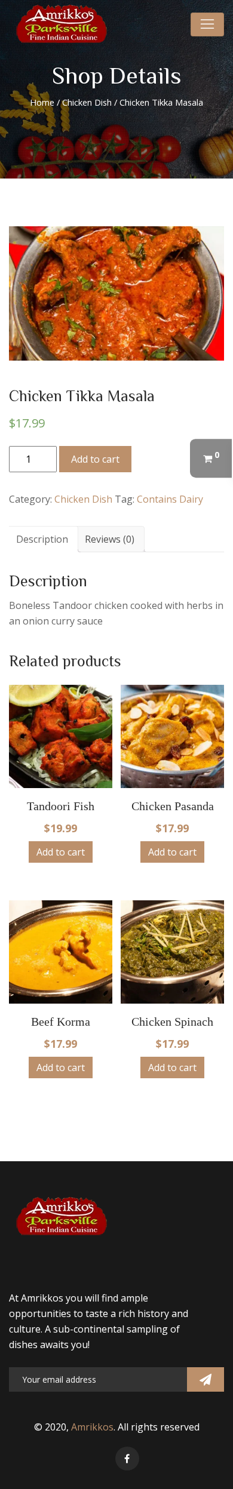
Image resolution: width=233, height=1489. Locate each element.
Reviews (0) (109, 539)
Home (42, 102)
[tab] (42, 539)
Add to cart (95, 459)
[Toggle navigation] (207, 24)
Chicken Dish (87, 102)
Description (42, 539)
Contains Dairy (170, 499)
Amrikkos (92, 1426)
